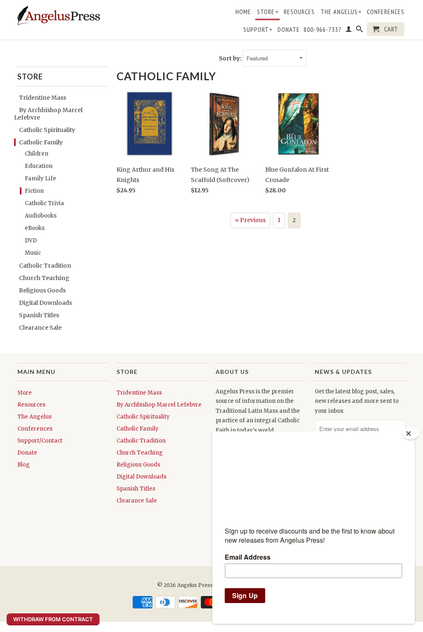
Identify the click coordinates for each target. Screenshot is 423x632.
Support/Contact (39, 440)
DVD (31, 240)
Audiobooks (41, 215)
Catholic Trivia (44, 203)
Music (33, 252)
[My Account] (348, 31)
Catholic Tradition (45, 265)
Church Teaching (44, 278)
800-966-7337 (323, 30)
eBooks (35, 228)
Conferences (385, 12)
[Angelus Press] (58, 15)
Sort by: (231, 58)
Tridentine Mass (42, 97)
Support (258, 29)
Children (36, 153)
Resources (299, 12)
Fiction (34, 190)
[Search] (359, 31)
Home (243, 12)
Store (268, 11)
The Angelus (341, 11)
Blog (23, 464)
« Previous (250, 220)
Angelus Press (195, 585)
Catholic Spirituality (47, 130)
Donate (289, 30)
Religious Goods (42, 290)
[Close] (410, 433)
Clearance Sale (40, 327)
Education (38, 166)
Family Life (40, 178)
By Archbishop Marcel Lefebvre (159, 404)
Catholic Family (41, 142)
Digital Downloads (45, 302)
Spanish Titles (39, 315)
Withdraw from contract (53, 619)
